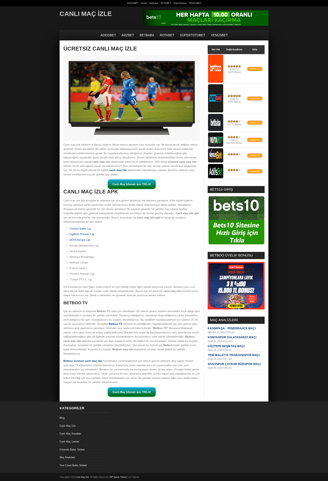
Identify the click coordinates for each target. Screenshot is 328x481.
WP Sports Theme (118, 477)
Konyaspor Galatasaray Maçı (232, 337)
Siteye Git (255, 69)
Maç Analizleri (67, 457)
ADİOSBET (132, 3)
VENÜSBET (195, 3)
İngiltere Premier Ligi (81, 234)
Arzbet (144, 3)
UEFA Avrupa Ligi (79, 239)
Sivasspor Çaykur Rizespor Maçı (234, 364)
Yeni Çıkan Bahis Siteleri (73, 465)
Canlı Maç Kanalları (70, 433)
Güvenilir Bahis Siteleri (72, 449)
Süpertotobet (180, 3)
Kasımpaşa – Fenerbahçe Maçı (232, 328)
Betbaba (154, 3)
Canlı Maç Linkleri (69, 441)
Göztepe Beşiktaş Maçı (226, 346)
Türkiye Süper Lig (80, 228)
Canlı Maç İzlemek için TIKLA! (132, 184)
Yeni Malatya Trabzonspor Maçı (234, 355)
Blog (62, 417)
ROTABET (166, 3)
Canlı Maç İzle (86, 13)
